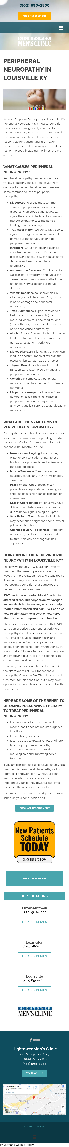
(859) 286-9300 (34, 946)
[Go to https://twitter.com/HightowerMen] (34, 1040)
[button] (34, 1073)
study (33, 633)
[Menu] (61, 27)
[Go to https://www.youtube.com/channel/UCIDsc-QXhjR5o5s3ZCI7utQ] (38, 1040)
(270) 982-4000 (34, 912)
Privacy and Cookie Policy (17, 1144)
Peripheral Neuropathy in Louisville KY (39, 119)
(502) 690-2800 (35, 5)
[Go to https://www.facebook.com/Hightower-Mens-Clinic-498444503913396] (31, 1040)
